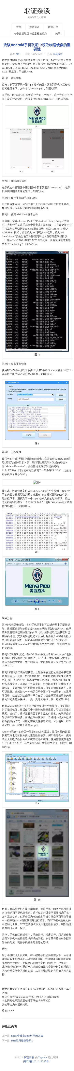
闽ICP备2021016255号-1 (37, 1061)
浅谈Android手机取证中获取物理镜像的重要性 (37, 46)
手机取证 (58, 54)
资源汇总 (53, 27)
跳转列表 (34, 27)
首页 (18, 27)
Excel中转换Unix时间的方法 (27, 1035)
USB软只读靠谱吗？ (22, 1040)
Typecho (43, 1057)
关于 (57, 33)
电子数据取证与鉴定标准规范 (30, 33)
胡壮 (18, 54)
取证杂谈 (37, 10)
